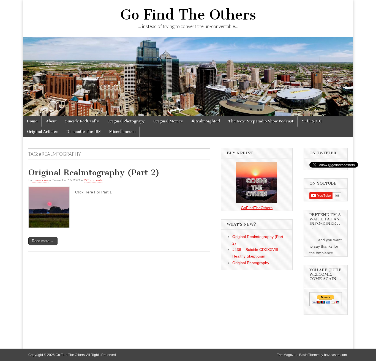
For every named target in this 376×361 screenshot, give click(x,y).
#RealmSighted (205, 121)
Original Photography (250, 263)
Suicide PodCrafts (82, 121)
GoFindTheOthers (257, 208)
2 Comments (93, 180)
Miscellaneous (122, 131)
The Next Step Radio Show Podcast (260, 121)
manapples (40, 180)
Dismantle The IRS (83, 131)
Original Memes (168, 121)
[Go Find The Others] (188, 76)
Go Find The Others (188, 14)
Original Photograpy (126, 121)
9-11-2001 (312, 121)
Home (32, 121)
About (51, 121)
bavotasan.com (335, 355)
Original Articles (42, 131)
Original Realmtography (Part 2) (94, 172)
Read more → (43, 241)
